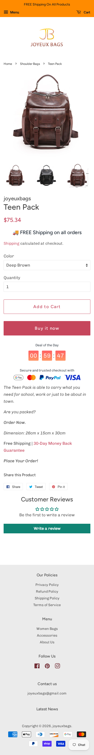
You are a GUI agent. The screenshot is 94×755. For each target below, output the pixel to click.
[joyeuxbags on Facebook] (37, 667)
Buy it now (47, 328)
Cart (86, 12)
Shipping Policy (47, 598)
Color (9, 256)
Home (8, 64)
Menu (14, 12)
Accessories (47, 635)
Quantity (12, 277)
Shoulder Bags (30, 64)
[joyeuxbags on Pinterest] (47, 667)
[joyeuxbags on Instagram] (57, 667)
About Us (47, 642)
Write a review (47, 528)
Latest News (47, 709)
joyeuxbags (62, 726)
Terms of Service (47, 605)
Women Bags (47, 629)
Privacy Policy (47, 585)
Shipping (11, 243)
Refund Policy (47, 591)
